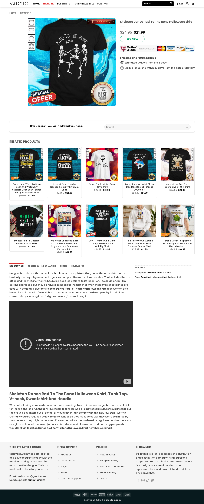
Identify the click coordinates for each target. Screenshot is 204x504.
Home (36, 3)
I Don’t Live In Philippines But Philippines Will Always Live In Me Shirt (177, 243)
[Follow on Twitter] (152, 480)
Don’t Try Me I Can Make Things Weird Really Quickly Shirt (102, 243)
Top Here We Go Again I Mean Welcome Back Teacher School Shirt (140, 243)
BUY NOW (132, 38)
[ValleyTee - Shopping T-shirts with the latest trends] (19, 3)
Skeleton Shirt (174, 277)
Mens (159, 272)
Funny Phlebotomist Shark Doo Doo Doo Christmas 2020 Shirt (139, 187)
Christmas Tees (84, 3)
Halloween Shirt (159, 277)
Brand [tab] (63, 266)
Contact (103, 3)
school (55, 273)
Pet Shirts (63, 3)
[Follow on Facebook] (138, 480)
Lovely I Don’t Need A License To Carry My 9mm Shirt (64, 187)
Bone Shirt (146, 277)
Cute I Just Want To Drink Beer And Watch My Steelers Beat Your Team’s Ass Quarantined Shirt (26, 188)
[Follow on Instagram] (143, 480)
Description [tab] (16, 266)
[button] (183, 3)
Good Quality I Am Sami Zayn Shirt (102, 185)
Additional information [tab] (42, 266)
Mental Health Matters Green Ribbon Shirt (26, 242)
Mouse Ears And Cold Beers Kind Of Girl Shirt (177, 185)
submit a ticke (36, 480)
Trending (49, 3)
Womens (167, 272)
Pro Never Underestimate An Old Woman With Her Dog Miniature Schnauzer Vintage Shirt (64, 245)
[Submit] (171, 3)
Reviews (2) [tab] (77, 266)
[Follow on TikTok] (147, 480)
